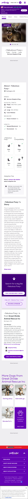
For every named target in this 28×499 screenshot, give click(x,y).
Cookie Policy (6, 482)
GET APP (24, 10)
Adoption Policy (12, 347)
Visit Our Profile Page (13, 356)
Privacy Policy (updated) (10, 480)
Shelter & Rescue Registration (10, 477)
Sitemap (20, 477)
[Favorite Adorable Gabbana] (24, 387)
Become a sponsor (14, 303)
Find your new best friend (14, 293)
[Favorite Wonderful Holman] (11, 409)
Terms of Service (8, 478)
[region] (14, 492)
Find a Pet (14, 2)
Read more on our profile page (12, 344)
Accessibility (19, 480)
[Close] (26, 488)
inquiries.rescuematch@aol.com (16, 351)
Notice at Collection (17, 478)
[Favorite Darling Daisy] (11, 387)
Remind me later (4, 13)
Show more (7, 269)
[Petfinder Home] (5, 2)
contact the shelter (14, 179)
